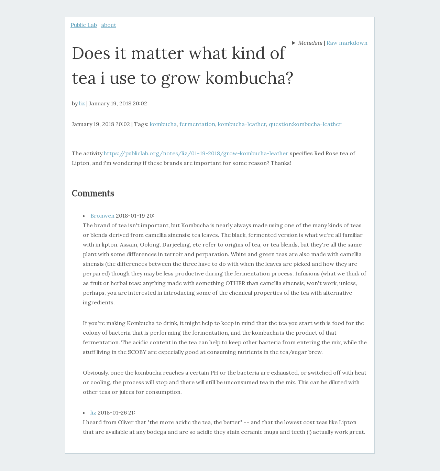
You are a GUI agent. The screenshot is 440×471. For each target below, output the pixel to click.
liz (82, 103)
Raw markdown (347, 42)
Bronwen (102, 215)
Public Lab (83, 24)
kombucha (163, 124)
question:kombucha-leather (305, 124)
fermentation (197, 124)
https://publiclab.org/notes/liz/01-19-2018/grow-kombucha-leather (196, 153)
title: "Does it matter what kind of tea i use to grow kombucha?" (307, 43)
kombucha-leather (242, 124)
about (108, 24)
